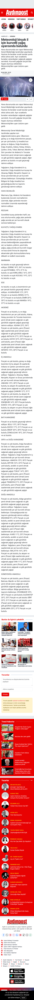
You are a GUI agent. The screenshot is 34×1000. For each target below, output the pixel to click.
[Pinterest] (10, 934)
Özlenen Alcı (14, 803)
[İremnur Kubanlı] (5, 840)
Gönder (5, 694)
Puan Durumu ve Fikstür (11, 948)
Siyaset (27, 960)
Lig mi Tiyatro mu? (16, 859)
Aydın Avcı (14, 812)
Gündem (12, 36)
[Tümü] (31, 780)
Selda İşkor (14, 873)
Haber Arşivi (7, 955)
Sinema (20, 964)
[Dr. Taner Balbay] (5, 858)
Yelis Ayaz (13, 848)
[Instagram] (13, 934)
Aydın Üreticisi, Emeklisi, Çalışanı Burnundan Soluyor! (19, 797)
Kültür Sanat (6, 962)
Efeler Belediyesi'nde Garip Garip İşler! (19, 912)
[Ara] (32, 13)
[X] (6, 934)
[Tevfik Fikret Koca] (5, 831)
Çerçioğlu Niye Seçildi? (18, 894)
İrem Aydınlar (15, 900)
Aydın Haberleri (7, 960)
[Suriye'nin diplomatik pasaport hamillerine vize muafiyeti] (9, 659)
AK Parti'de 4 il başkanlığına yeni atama (25, 665)
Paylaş (6, 99)
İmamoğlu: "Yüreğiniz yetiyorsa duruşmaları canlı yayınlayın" (24, 633)
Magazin (5, 964)
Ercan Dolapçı (15, 785)
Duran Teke (14, 793)
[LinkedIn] (17, 934)
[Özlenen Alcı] (5, 804)
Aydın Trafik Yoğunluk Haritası (13, 946)
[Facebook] (3, 934)
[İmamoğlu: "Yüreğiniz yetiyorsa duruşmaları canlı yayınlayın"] (25, 626)
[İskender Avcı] (5, 866)
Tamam (23, 997)
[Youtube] (20, 934)
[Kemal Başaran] (5, 822)
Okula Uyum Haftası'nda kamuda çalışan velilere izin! (8, 650)
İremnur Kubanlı (16, 839)
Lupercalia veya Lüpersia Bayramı (18, 885)
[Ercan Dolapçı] (5, 787)
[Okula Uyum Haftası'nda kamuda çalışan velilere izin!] (9, 642)
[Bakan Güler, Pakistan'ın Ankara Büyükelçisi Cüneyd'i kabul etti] (9, 626)
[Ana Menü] (2, 13)
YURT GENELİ (21, 19)
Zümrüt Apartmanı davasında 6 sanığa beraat (23, 650)
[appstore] (17, 971)
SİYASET (31, 19)
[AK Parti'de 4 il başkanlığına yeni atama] (25, 659)
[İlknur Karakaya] (5, 884)
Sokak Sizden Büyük (17, 850)
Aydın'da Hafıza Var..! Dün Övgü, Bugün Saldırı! (21, 868)
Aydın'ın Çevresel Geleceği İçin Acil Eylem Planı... (20, 824)
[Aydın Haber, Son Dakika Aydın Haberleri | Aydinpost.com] (17, 12)
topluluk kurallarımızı (19, 700)
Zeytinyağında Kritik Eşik (18, 832)
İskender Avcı (15, 864)
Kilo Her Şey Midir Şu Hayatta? (20, 841)
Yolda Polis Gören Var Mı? (19, 806)
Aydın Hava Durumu (10, 942)
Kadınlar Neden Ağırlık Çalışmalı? (17, 877)
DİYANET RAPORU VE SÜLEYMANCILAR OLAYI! (18, 788)
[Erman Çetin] (5, 911)
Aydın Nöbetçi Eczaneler (11, 940)
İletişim (5, 966)
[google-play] (17, 976)
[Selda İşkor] (5, 875)
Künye (27, 964)
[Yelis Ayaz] (5, 849)
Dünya (13, 964)
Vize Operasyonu (16, 815)
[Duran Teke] (5, 795)
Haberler (4, 36)
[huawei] (17, 982)
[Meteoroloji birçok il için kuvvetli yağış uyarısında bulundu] (17, 87)
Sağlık (15, 962)
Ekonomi (22, 962)
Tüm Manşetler (8, 951)
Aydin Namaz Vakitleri (10, 944)
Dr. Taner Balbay (16, 857)
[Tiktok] (23, 934)
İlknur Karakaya (16, 882)
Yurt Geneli (18, 960)
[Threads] (27, 934)
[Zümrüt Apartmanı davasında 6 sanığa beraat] (25, 642)
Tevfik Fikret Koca (17, 830)
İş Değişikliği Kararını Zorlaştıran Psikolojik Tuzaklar (21, 903)
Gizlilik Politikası (15, 966)
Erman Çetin (14, 909)
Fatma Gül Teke (15, 892)
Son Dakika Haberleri (10, 953)
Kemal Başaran (15, 820)
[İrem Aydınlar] (5, 902)
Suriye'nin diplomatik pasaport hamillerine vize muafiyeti (9, 666)
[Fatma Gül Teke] (5, 893)
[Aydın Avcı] (5, 814)
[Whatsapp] (30, 934)
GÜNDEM (11, 19)
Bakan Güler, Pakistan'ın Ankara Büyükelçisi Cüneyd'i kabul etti (8, 633)
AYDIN (3, 19)
